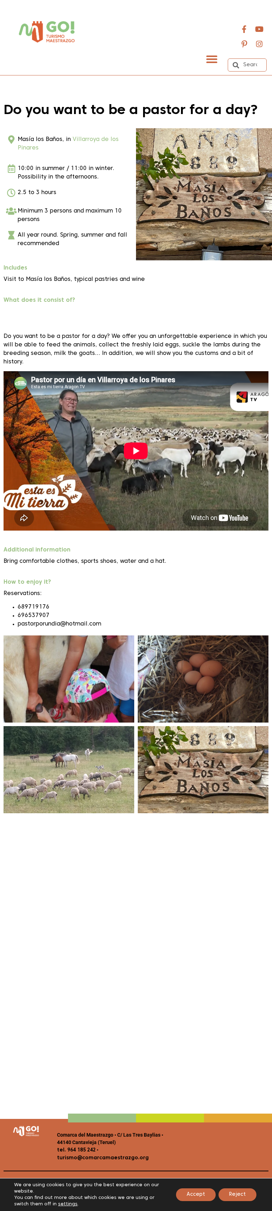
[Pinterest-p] (244, 43)
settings (68, 1204)
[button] (212, 59)
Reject (237, 1194)
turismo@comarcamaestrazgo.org (103, 1158)
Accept (196, 1194)
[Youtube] (259, 29)
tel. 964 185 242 (76, 1150)
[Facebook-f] (244, 29)
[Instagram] (259, 43)
